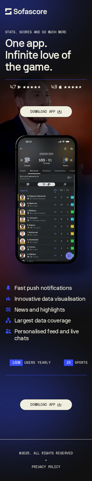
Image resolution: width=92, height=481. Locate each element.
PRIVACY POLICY (46, 467)
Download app (42, 111)
